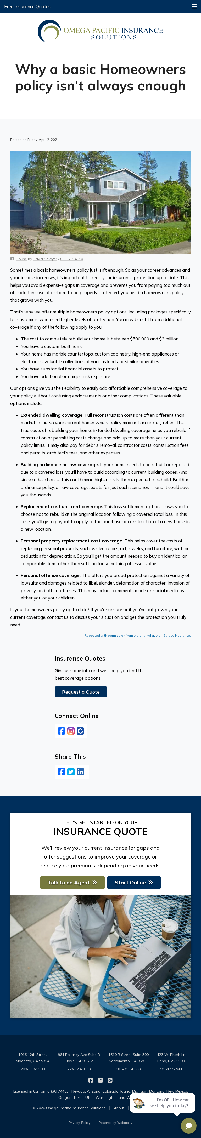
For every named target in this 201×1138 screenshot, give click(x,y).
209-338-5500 (33, 1069)
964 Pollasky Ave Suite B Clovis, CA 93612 (79, 1057)
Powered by (115, 1122)
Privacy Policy (80, 1122)
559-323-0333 (79, 1069)
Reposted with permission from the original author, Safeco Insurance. (138, 635)
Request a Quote (81, 692)
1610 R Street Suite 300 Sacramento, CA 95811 (128, 1057)
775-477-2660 (171, 1069)
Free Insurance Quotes (27, 6)
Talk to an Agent (69, 882)
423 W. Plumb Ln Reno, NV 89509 (171, 1057)
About (119, 1108)
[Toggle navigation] (194, 6)
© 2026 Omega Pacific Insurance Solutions (68, 1108)
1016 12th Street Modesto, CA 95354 (32, 1057)
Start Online (130, 882)
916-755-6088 (128, 1069)
